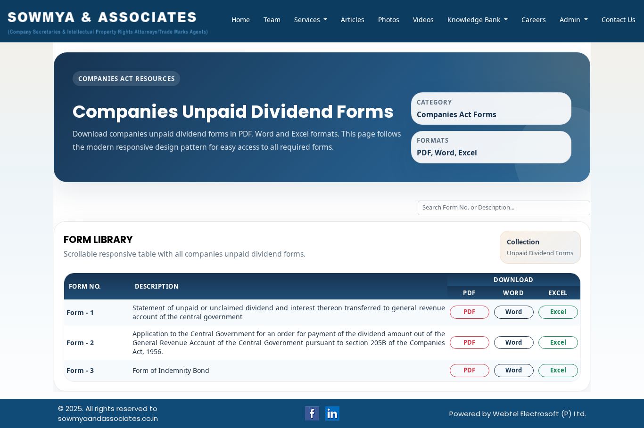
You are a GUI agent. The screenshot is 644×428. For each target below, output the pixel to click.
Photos (388, 19)
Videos (423, 19)
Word (513, 311)
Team (272, 19)
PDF (469, 311)
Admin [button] (571, 19)
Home (240, 19)
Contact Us (619, 19)
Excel (558, 311)
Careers (533, 19)
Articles (352, 19)
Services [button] (308, 19)
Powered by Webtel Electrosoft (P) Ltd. (517, 414)
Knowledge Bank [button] (474, 19)
